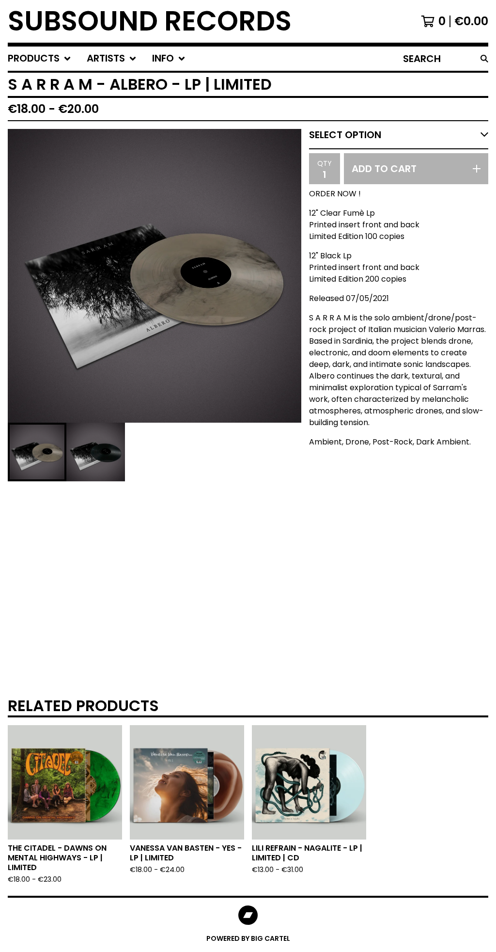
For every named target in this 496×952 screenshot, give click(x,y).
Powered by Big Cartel (248, 938)
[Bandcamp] (248, 915)
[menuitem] (39, 59)
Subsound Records (150, 21)
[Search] (484, 59)
